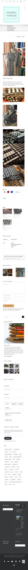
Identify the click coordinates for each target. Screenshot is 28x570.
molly (6, 466)
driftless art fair (8, 455)
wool (12, 247)
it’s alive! (7, 404)
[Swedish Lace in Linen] (7, 222)
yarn (14, 481)
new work (11, 466)
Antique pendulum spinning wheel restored (13, 410)
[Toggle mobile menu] (24, 6)
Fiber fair (7, 458)
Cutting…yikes (8, 416)
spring (19, 471)
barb (20, 450)
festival (18, 455)
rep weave (7, 468)
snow (9, 471)
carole (6, 453)
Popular (7, 400)
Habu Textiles (8, 460)
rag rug (16, 466)
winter (6, 478)
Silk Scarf (5, 214)
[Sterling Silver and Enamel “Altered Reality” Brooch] (16, 362)
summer (11, 473)
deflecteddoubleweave (16, 244)
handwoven (13, 245)
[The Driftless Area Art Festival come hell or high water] (18, 518)
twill (20, 473)
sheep (21, 468)
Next (23, 36)
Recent (14, 400)
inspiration (7, 463)
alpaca (12, 243)
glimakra (16, 458)
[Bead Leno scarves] (17, 211)
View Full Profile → (8, 352)
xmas (10, 481)
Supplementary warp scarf (19, 510)
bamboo (16, 450)
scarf (12, 468)
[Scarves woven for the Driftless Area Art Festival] (11, 367)
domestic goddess (17, 453)
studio (6, 473)
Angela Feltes (7, 341)
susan (16, 473)
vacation (6, 476)
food (12, 458)
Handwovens (14, 239)
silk (5, 471)
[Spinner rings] (6, 362)
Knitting (13, 463)
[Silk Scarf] (7, 211)
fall (14, 455)
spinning (14, 471)
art (10, 448)
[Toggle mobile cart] (24, 8)
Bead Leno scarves (17, 214)
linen (18, 463)
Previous (19, 36)
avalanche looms (8, 450)
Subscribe (8, 434)
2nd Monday (16, 445)
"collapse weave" (8, 445)
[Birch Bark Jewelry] (16, 367)
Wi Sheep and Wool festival (15, 478)
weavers (19, 476)
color (10, 453)
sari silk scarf (19, 533)
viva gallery (12, 476)
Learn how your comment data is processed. (13, 305)
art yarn (14, 448)
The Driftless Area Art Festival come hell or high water (22, 522)
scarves (16, 468)
